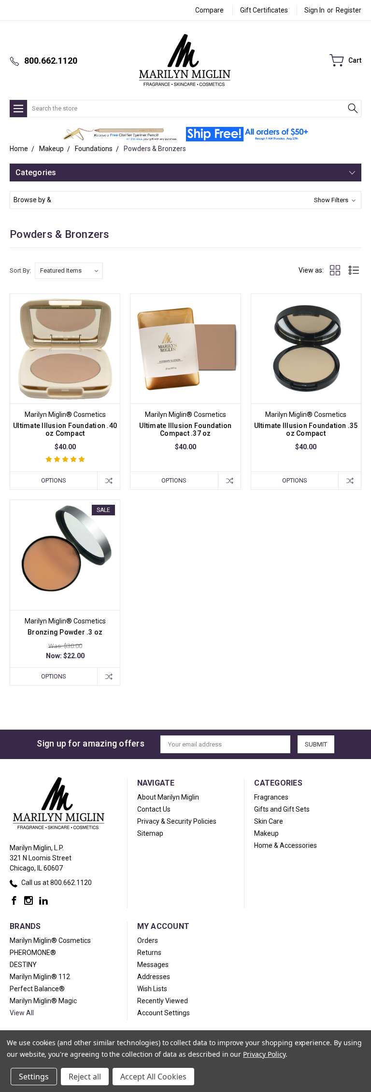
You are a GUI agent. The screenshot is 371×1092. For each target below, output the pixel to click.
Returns (149, 952)
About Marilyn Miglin (168, 797)
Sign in (314, 10)
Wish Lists (152, 989)
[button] (120, 134)
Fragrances (271, 797)
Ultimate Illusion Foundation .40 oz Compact (65, 429)
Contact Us (154, 809)
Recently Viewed (162, 1001)
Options (53, 480)
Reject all (85, 1076)
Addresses (153, 977)
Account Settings (163, 1013)
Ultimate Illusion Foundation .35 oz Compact (306, 429)
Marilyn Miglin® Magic (43, 1001)
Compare (209, 10)
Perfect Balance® (37, 989)
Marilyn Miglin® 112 (40, 977)
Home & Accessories (285, 845)
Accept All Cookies (153, 1076)
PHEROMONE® (33, 952)
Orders (147, 940)
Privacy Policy (264, 1054)
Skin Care (268, 821)
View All (22, 1013)
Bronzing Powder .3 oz (65, 632)
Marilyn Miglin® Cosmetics (50, 940)
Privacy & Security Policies (176, 821)
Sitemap (150, 833)
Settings (34, 1076)
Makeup (266, 833)
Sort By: (20, 270)
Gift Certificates (264, 10)
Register (348, 10)
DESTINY (23, 964)
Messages (153, 964)
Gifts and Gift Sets (282, 809)
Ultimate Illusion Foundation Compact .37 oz (185, 429)
